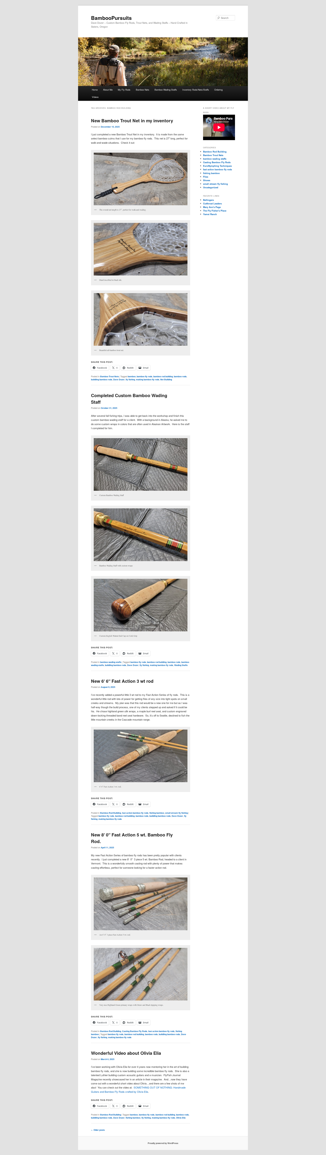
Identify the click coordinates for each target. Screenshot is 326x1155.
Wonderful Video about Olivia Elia (126, 1053)
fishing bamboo (156, 812)
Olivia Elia (181, 1117)
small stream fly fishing (176, 812)
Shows (206, 180)
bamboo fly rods (144, 376)
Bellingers (208, 200)
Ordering (218, 89)
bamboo (132, 376)
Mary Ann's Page (212, 207)
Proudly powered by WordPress (163, 1143)
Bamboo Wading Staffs (166, 89)
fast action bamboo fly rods (135, 812)
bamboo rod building (163, 376)
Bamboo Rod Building (110, 812)
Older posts (98, 1129)
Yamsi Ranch (210, 214)
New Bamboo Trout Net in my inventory (132, 120)
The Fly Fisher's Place (214, 210)
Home (95, 89)
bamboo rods (180, 376)
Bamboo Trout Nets (109, 376)
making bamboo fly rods (147, 379)
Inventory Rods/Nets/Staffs (195, 89)
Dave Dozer (119, 379)
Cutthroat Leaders (212, 203)
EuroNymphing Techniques (217, 165)
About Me (108, 89)
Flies (205, 176)
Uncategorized (210, 187)
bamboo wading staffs (110, 662)
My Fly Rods (124, 89)
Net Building (166, 379)
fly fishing (130, 379)
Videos (95, 97)
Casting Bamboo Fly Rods (134, 1031)
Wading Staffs (181, 665)
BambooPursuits (111, 17)
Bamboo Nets (142, 89)
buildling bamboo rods (101, 379)
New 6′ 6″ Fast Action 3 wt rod (122, 681)
